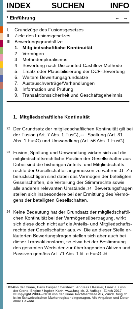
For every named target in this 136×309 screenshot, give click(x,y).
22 (83, 134)
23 (121, 170)
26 (105, 253)
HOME (11, 287)
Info (119, 6)
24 (89, 188)
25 (79, 229)
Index (19, 6)
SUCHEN (68, 5)
